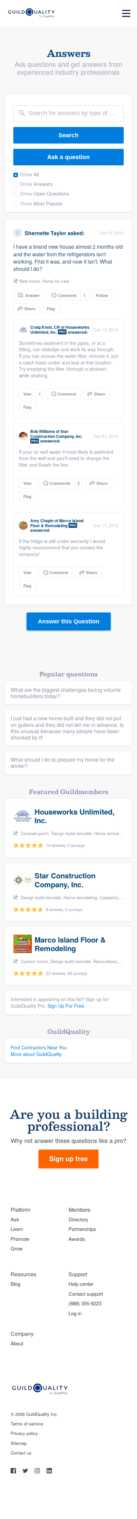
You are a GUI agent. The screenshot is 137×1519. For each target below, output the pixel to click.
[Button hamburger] (126, 13)
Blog (15, 1283)
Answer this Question (68, 621)
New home (29, 281)
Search (68, 135)
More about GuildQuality (36, 1054)
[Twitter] (26, 1471)
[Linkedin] (49, 1471)
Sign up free (68, 1158)
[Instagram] (38, 1471)
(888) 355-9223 (84, 1303)
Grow (17, 1248)
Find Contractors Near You (39, 1047)
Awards (76, 1238)
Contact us (21, 1453)
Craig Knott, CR (45, 327)
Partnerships (82, 1228)
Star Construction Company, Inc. (56, 433)
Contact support (85, 1293)
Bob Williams (42, 431)
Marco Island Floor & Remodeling (56, 523)
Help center (80, 1283)
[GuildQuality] (31, 13)
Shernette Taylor (45, 233)
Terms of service (27, 1424)
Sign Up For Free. (66, 1005)
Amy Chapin (42, 521)
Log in (74, 1313)
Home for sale (55, 281)
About (17, 1343)
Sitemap (19, 1443)
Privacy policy (24, 1433)
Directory (78, 1219)
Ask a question (68, 156)
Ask (15, 1219)
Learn (17, 1228)
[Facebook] (14, 1471)
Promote (20, 1238)
